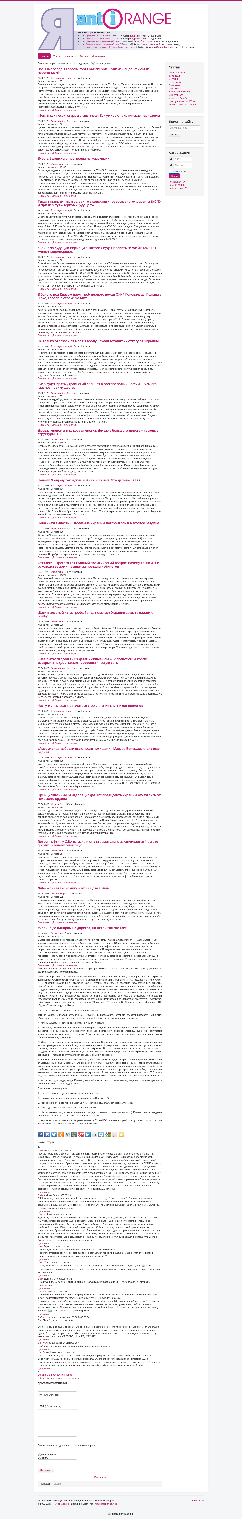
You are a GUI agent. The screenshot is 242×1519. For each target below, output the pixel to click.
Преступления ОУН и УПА (97, 35)
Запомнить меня (180, 171)
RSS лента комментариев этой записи (58, 1377)
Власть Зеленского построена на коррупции (73, 158)
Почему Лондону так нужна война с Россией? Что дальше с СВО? (89, 480)
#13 (41, 1214)
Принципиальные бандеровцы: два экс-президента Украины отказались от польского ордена (99, 797)
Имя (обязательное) (48, 1394)
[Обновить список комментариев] (56, 1142)
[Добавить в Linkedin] (88, 1134)
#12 (41, 1246)
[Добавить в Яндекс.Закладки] (114, 1134)
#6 (41, 1352)
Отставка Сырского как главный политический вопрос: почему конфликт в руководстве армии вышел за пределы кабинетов (98, 564)
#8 (41, 1317)
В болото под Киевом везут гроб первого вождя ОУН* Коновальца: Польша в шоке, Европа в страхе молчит (100, 296)
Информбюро (58, 804)
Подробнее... (45, 109)
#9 (41, 1291)
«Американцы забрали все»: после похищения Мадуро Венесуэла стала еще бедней (99, 750)
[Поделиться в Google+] (81, 1134)
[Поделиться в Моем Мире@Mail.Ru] (74, 1134)
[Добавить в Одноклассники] (61, 1134)
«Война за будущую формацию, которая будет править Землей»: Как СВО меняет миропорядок (97, 250)
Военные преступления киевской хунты (102, 41)
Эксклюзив (57, 163)
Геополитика (175, 82)
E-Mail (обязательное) (49, 1406)
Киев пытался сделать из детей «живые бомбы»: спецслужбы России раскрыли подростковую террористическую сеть (93, 661)
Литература (98, 56)
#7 (41, 1342)
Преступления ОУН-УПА (182, 101)
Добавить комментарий (64, 109)
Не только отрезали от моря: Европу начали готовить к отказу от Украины (98, 341)
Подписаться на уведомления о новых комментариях (66, 1445)
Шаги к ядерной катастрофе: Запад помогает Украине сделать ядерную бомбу (95, 614)
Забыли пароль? (178, 188)
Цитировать (44, 1192)
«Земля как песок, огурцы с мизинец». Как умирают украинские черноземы (99, 115)
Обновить (43, 1457)
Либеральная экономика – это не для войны (73, 888)
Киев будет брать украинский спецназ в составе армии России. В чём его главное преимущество (97, 386)
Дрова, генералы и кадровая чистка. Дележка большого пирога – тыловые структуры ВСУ (98, 432)
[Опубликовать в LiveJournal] (67, 1134)
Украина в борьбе (60, 121)
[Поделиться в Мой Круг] (101, 1134)
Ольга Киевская (149, 41)
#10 (41, 1278)
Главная (44, 56)
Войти (174, 176)
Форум (56, 56)
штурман (135, 35)
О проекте (70, 56)
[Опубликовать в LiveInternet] (94, 1134)
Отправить (45, 1470)
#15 (41, 1150)
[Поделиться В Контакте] (47, 1134)
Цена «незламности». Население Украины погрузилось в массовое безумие (98, 523)
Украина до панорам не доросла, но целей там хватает (82, 928)
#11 (41, 1262)
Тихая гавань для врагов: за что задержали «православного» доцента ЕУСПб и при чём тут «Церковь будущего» (99, 203)
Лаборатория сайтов (106, 1503)
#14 (41, 1195)
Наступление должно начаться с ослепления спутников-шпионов (90, 705)
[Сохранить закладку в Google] (108, 1134)
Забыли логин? (177, 184)
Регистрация (176, 181)
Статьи (84, 56)
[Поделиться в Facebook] (40, 1134)
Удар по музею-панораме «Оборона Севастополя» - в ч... (110, 47)
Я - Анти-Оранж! (60, 1503)
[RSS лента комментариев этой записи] (55, 1142)
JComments (100, 1477)
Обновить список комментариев (55, 1374)
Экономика (57, 893)
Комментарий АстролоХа (182, 104)
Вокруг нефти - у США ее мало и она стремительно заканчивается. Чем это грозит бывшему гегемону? (98, 843)
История (173, 78)
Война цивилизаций (61, 78)
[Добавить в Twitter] (54, 1134)
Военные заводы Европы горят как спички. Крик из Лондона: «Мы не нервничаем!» (94, 71)
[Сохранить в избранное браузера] (121, 1134)
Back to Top (198, 1500)
